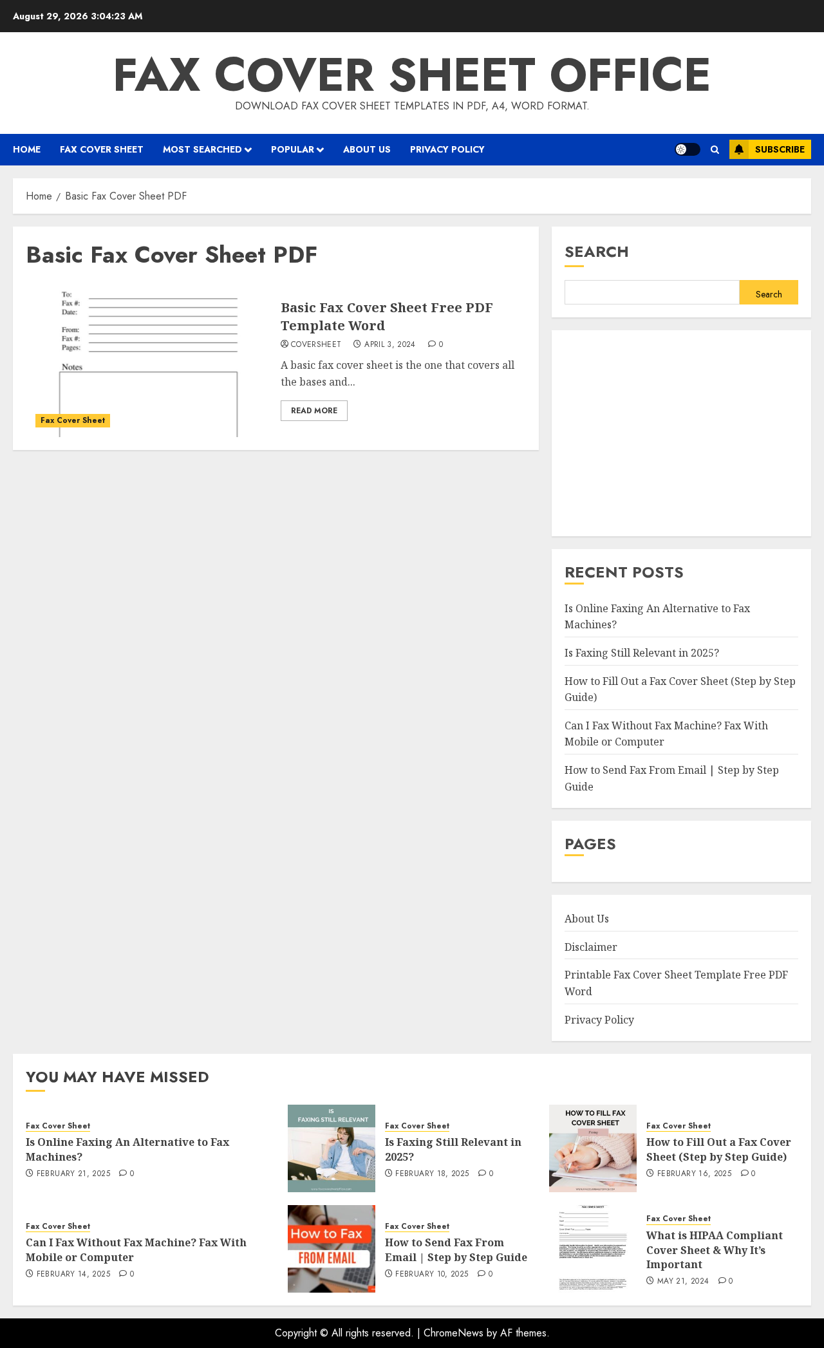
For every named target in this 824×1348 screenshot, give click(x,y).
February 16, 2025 (694, 1174)
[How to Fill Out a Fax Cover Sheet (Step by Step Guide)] (593, 1148)
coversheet (316, 345)
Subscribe (780, 149)
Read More (314, 411)
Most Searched (202, 149)
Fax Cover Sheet (102, 149)
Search (597, 251)
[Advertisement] (681, 433)
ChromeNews (453, 1332)
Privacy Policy (447, 149)
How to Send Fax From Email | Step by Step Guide (456, 1249)
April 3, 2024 (390, 345)
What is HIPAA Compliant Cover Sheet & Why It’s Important (714, 1249)
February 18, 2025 (432, 1174)
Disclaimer (591, 947)
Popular (292, 149)
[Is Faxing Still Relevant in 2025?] (331, 1148)
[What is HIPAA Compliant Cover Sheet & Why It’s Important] (593, 1249)
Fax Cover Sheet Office (412, 74)
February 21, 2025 (73, 1174)
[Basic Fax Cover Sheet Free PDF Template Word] (148, 360)
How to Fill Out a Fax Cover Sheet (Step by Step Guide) (718, 1149)
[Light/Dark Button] (687, 149)
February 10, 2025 (431, 1274)
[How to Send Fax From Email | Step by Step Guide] (331, 1249)
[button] (715, 149)
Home (27, 149)
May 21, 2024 (683, 1282)
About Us (367, 149)
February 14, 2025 (73, 1274)
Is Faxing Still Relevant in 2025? (642, 653)
